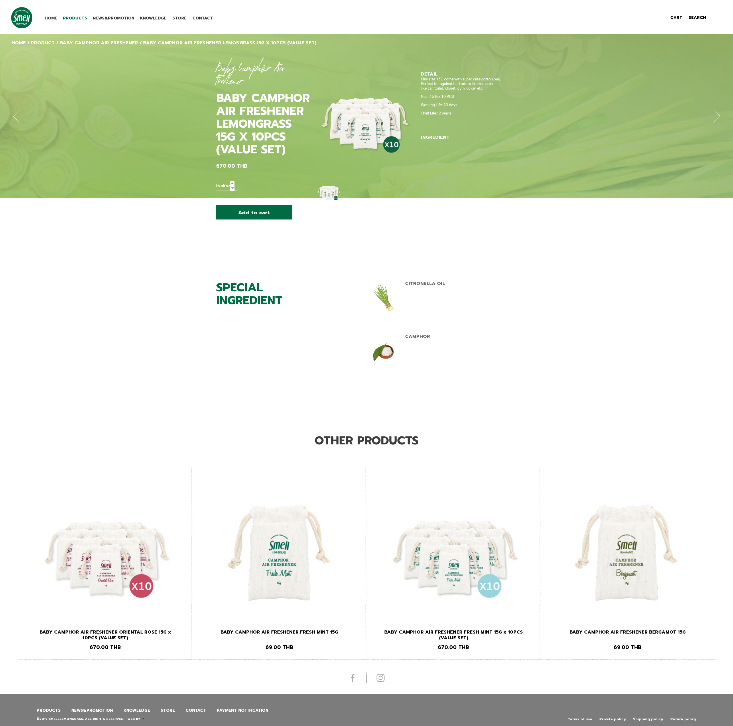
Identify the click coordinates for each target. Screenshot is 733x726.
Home (51, 18)
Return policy (683, 719)
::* (143, 719)
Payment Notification (242, 710)
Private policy (612, 719)
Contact (202, 18)
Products (75, 18)
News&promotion (113, 18)
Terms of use (580, 719)
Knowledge (153, 18)
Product (43, 42)
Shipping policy (648, 719)
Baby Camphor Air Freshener (99, 42)
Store (179, 18)
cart (676, 18)
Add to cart (254, 213)
